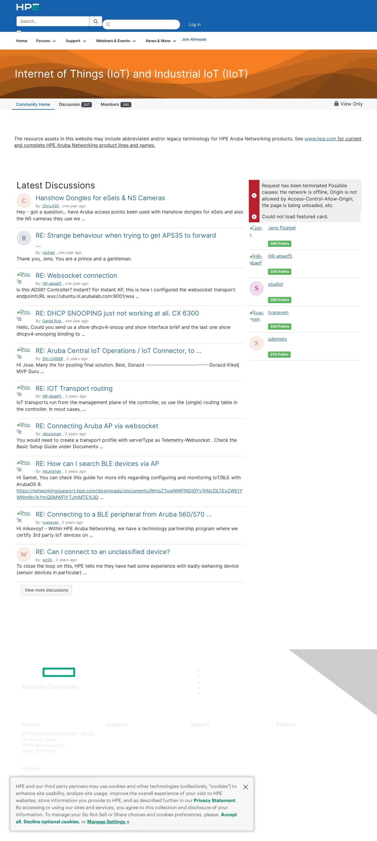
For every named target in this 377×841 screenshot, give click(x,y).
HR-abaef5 (52, 283)
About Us (115, 733)
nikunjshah (51, 434)
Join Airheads (194, 39)
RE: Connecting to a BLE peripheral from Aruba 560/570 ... (124, 514)
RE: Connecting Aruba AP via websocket (97, 426)
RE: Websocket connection (76, 275)
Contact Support (207, 742)
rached (48, 252)
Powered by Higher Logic (273, 829)
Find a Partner (289, 733)
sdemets (277, 339)
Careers (113, 742)
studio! (275, 284)
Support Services (207, 733)
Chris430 (50, 206)
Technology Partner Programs (304, 759)
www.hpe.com (320, 139)
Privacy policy (119, 768)
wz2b (47, 560)
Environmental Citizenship (131, 759)
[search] (95, 21)
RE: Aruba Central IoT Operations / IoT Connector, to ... (118, 350)
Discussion (74, 104)
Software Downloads (211, 759)
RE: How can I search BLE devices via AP (97, 463)
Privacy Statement (214, 800)
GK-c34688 (52, 359)
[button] (245, 786)
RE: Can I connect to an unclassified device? (103, 552)
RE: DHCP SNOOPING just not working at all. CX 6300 (117, 313)
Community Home (33, 104)
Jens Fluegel (282, 228)
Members (115, 104)
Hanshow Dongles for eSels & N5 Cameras (100, 198)
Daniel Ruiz (52, 321)
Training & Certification (212, 750)
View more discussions (46, 589)
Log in (195, 24)
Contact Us (117, 750)
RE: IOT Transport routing (74, 388)
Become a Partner (293, 742)
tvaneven (50, 522)
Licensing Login (206, 768)
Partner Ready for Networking (305, 750)
